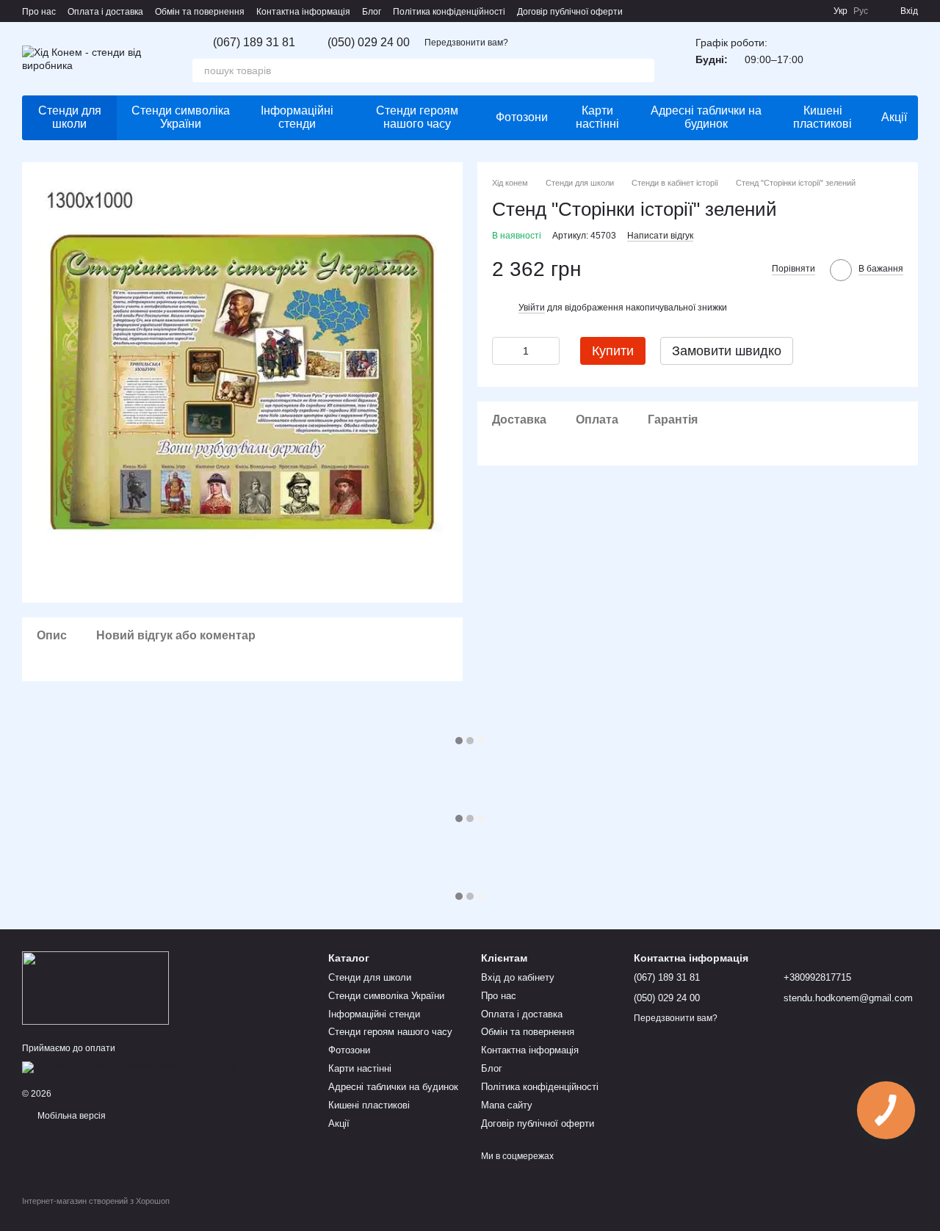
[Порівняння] (868, 58)
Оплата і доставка (105, 12)
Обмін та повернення (200, 12)
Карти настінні (597, 117)
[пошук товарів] (642, 70)
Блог (371, 12)
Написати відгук (660, 235)
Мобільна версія (70, 1116)
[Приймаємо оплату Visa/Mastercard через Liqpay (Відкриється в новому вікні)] (129, 1066)
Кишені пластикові (822, 117)
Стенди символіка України (180, 117)
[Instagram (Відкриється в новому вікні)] (778, 11)
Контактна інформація (303, 12)
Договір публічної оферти (570, 12)
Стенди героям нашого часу (417, 117)
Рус (860, 11)
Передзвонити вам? (466, 42)
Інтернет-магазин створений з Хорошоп (96, 1200)
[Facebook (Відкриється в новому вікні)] (795, 11)
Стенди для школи (69, 117)
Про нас (39, 12)
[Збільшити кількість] (548, 350)
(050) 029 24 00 (369, 42)
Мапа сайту (506, 1105)
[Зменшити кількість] (503, 350)
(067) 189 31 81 (254, 42)
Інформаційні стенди (297, 117)
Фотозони (522, 117)
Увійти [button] (531, 307)
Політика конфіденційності (449, 12)
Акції (894, 117)
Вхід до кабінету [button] (517, 977)
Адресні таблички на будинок (706, 117)
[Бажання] (830, 58)
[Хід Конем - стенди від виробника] (95, 987)
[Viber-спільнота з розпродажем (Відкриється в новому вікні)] (813, 11)
